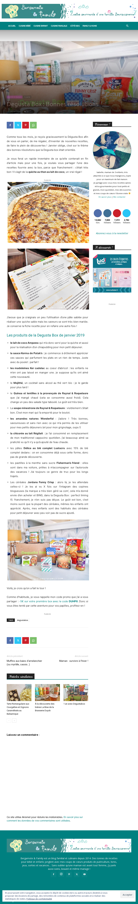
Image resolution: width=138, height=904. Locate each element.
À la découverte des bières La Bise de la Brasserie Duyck (44, 707)
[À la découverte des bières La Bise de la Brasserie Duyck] (47, 692)
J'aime (98, 210)
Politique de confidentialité (39, 898)
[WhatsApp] (33, 125)
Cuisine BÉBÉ (24, 26)
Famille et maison (14, 97)
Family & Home (90, 26)
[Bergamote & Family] (69, 11)
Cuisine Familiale (59, 26)
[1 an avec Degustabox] (75, 692)
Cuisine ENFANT (40, 26)
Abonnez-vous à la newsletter (112, 233)
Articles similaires (20, 677)
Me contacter (119, 197)
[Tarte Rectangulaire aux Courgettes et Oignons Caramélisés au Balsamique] (19, 692)
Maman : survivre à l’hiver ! (73, 660)
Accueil (12, 26)
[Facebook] (10, 125)
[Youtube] (84, 874)
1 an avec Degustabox (74, 704)
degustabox (22, 620)
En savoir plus (105, 197)
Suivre (107, 210)
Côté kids (75, 26)
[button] (127, 26)
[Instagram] (61, 874)
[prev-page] (9, 720)
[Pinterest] (25, 125)
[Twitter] (17, 125)
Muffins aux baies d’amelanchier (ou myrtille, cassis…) (24, 662)
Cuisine (27, 97)
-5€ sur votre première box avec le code (48, 601)
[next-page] (14, 720)
